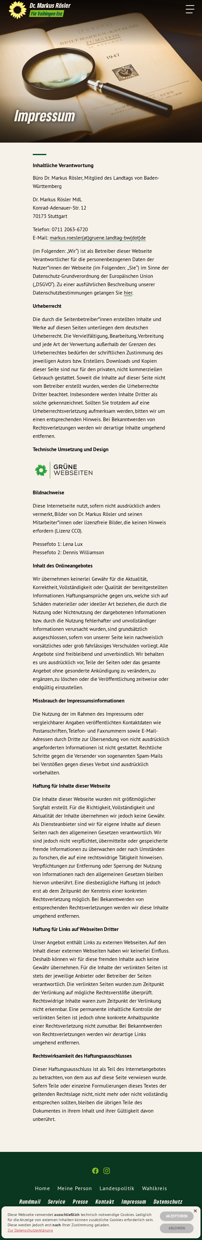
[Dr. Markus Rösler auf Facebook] (95, 1173)
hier (128, 292)
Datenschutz (168, 1201)
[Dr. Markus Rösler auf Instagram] (106, 1173)
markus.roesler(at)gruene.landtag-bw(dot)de (98, 237)
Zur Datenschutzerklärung (30, 1230)
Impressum (134, 1201)
